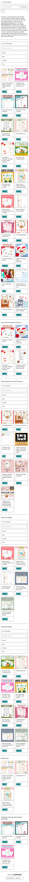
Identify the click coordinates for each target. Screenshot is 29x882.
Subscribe (24, 7)
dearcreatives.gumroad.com (8, 23)
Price (3, 64)
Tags (3, 56)
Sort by (4, 52)
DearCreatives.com (5, 24)
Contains (4, 60)
